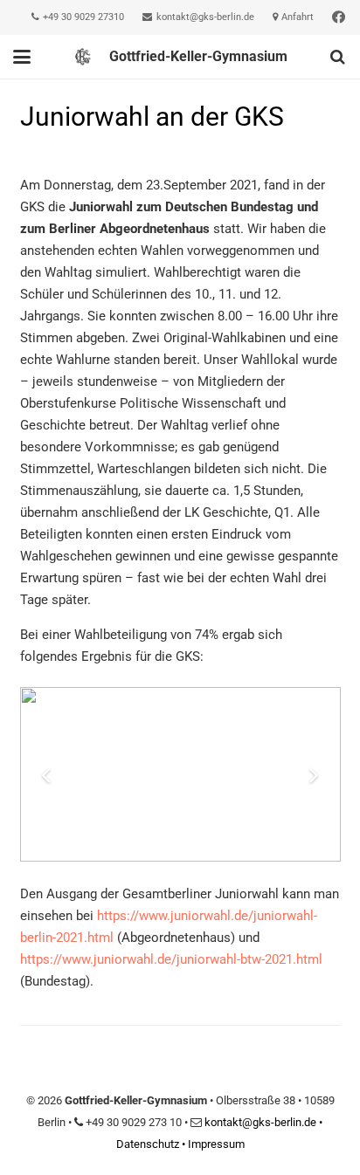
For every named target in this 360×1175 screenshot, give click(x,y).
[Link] (338, 17)
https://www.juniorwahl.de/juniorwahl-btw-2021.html (171, 959)
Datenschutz (147, 1144)
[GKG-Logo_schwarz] (82, 56)
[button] (22, 56)
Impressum (216, 1144)
